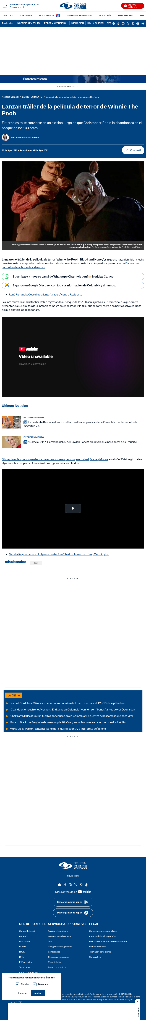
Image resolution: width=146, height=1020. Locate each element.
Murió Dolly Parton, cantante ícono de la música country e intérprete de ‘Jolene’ (58, 728)
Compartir (133, 150)
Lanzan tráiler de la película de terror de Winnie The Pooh (72, 97)
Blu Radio (23, 936)
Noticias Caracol (10, 97)
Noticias (25, 984)
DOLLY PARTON (95, 23)
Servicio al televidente (58, 931)
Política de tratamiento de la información (108, 941)
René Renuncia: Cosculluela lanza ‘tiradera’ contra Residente (45, 294)
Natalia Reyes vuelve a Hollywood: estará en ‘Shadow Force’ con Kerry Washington (59, 554)
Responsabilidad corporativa (102, 936)
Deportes (43, 984)
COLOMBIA (26, 15)
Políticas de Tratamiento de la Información (98, 994)
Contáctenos (54, 951)
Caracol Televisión (27, 931)
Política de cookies (97, 946)
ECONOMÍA (105, 15)
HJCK (22, 951)
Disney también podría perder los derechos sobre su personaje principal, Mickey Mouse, (55, 459)
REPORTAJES (125, 15)
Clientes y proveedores (58, 957)
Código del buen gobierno (60, 946)
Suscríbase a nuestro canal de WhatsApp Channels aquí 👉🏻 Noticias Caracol (63, 276)
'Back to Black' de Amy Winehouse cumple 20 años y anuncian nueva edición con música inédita (68, 722)
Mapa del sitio (54, 962)
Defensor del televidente (59, 936)
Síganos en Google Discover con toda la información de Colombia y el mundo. (64, 285)
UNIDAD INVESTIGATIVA (79, 15)
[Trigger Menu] (5, 6)
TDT (50, 941)
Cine (35, 563)
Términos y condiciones (100, 951)
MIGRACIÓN (77, 23)
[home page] (73, 5)
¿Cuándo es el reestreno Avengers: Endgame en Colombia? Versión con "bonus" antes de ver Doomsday (72, 709)
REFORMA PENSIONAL (56, 23)
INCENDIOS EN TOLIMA (29, 23)
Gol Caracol (24, 941)
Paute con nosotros (57, 967)
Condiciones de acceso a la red (103, 931)
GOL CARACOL (47, 15)
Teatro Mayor (25, 967)
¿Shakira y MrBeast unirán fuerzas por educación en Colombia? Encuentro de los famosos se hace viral (71, 715)
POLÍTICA (8, 15)
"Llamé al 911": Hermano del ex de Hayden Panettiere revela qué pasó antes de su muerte (82, 441)
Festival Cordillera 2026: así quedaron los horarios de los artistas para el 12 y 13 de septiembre (67, 703)
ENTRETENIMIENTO (67, 86)
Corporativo (95, 957)
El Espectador (25, 962)
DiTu (21, 957)
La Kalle (22, 946)
